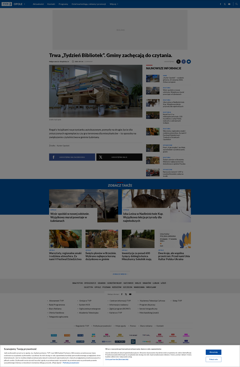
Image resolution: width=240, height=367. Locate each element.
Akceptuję (214, 352)
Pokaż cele (213, 359)
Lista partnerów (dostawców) (116, 359)
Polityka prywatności (71, 363)
